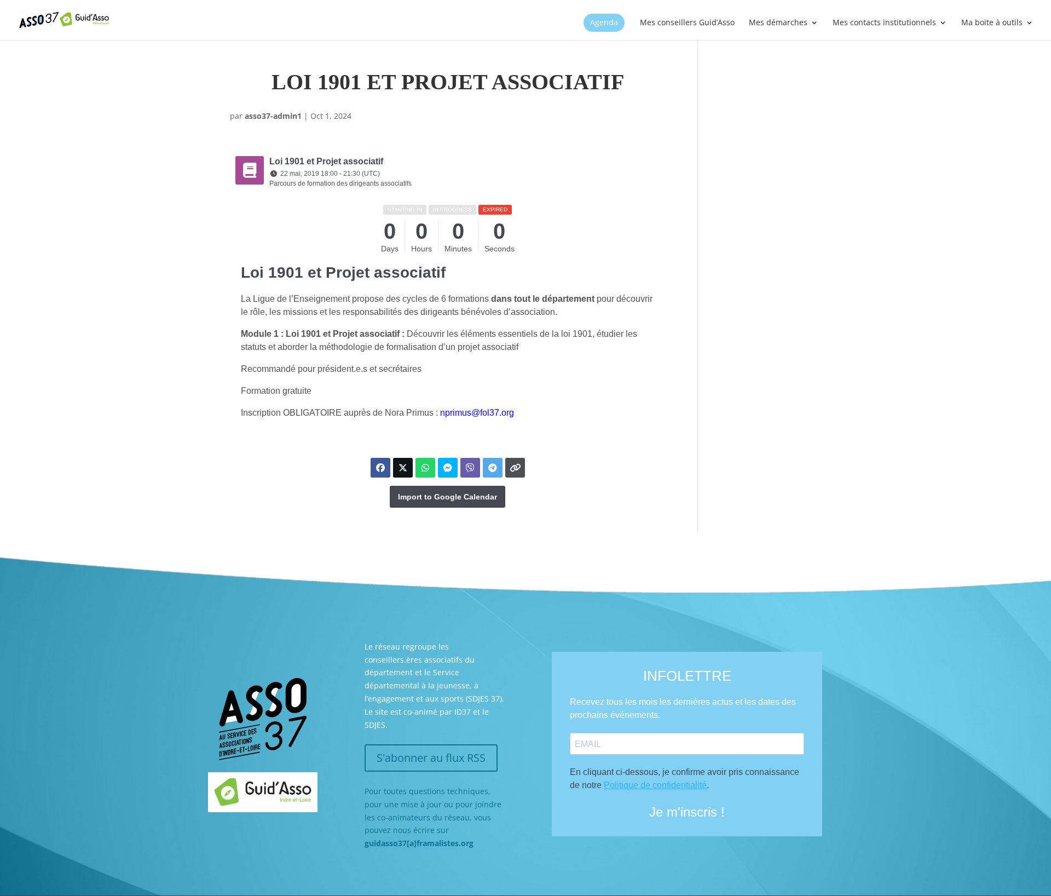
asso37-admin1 (273, 116)
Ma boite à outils (992, 23)
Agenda (604, 23)
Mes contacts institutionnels (884, 23)
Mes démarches (778, 23)
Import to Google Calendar (447, 496)
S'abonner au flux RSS (431, 757)
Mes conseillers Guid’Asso (687, 23)
